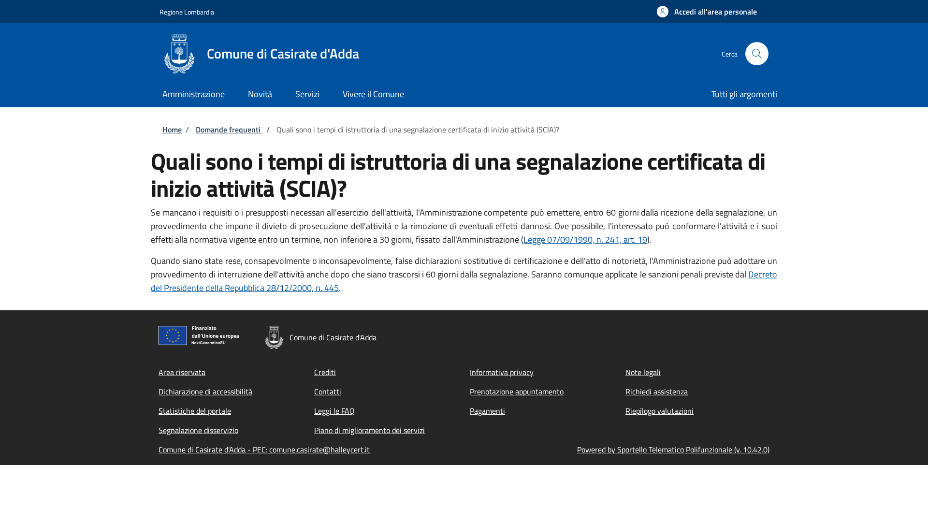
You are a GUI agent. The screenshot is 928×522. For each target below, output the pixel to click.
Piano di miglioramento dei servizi (369, 430)
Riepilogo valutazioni (659, 411)
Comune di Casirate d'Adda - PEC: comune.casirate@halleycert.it (264, 449)
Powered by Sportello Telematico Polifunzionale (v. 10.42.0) (673, 449)
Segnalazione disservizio (198, 430)
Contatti (327, 391)
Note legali (643, 372)
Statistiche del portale (195, 411)
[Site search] (756, 53)
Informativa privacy (502, 372)
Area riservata (182, 372)
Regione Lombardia (187, 12)
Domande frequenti (229, 129)
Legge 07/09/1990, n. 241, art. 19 (585, 239)
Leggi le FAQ (334, 411)
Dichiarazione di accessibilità (205, 391)
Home (172, 129)
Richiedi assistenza (656, 391)
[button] (706, 11)
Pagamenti (487, 411)
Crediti (325, 372)
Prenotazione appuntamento (517, 391)
